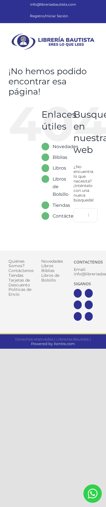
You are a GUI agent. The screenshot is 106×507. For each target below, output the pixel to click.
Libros (59, 168)
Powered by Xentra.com (53, 343)
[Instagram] (78, 304)
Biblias (60, 157)
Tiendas (61, 205)
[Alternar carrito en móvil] (75, 55)
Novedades (65, 146)
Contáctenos (67, 216)
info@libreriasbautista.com (53, 4)
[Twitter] (89, 293)
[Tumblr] (89, 316)
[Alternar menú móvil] (95, 55)
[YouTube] (89, 304)
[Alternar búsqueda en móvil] (85, 55)
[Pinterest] (78, 316)
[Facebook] (78, 293)
